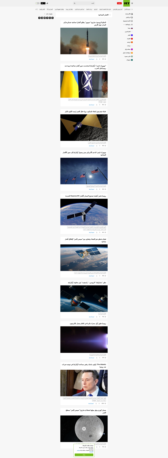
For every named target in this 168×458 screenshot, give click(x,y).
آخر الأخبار (128, 17)
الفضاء (83, 227)
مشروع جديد (94, 229)
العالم (129, 35)
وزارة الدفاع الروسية (93, 56)
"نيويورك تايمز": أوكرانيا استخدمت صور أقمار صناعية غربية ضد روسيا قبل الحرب (85, 67)
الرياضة (128, 42)
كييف (96, 186)
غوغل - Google (102, 101)
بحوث (96, 142)
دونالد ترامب (103, 400)
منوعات (128, 45)
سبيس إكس (91, 273)
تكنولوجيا (92, 354)
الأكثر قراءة (127, 13)
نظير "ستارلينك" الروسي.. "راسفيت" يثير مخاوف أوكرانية (87, 282)
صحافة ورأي (127, 49)
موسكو (92, 186)
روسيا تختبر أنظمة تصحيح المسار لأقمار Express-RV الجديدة (85, 196)
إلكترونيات (96, 227)
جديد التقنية (78, 227)
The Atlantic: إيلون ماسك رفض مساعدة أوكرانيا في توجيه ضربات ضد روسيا (84, 366)
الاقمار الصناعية (102, 56)
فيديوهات (128, 59)
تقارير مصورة (127, 56)
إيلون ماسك (103, 398)
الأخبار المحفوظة (126, 21)
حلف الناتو (71, 99)
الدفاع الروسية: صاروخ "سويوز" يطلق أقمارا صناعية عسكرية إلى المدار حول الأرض (84, 23)
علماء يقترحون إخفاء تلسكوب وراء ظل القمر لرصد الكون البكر (85, 111)
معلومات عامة (87, 229)
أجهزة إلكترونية (102, 227)
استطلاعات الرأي (126, 52)
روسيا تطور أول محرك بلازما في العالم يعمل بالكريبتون (88, 323)
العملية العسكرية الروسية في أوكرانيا (82, 99)
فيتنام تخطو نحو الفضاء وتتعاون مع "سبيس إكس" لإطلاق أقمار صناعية (85, 240)
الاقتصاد (128, 38)
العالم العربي (127, 31)
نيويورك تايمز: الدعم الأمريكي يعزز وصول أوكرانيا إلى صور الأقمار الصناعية (84, 154)
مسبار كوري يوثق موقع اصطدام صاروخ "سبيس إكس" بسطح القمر (86, 411)
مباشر (119, 3)
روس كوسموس (71, 227)
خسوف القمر (91, 142)
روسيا (129, 28)
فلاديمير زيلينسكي (71, 398)
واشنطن (88, 186)
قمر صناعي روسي (102, 229)
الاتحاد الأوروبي (102, 99)
